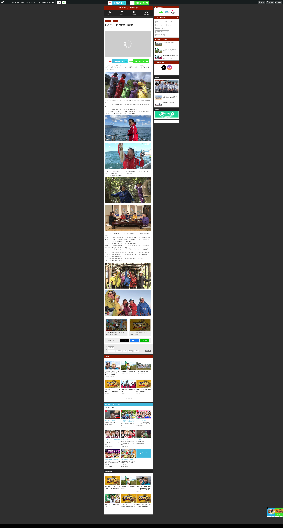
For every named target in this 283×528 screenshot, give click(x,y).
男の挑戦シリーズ (160, 34)
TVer (118, 61)
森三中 (125, 350)
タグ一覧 (148, 350)
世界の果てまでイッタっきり (162, 31)
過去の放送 (122, 14)
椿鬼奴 (130, 350)
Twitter (163, 67)
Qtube (171, 21)
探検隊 (165, 21)
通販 (53, 2)
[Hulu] (139, 3)
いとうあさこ (112, 350)
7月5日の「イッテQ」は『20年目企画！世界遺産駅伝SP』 (128, 505)
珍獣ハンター (159, 21)
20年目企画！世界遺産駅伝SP (128, 486)
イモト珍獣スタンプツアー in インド (112, 505)
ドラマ (9, 2)
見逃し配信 (146, 14)
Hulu (139, 61)
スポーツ (35, 2)
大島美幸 (119, 350)
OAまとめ (115, 20)
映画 (30, 2)
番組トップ (109, 14)
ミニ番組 (44, 2)
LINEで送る (144, 340)
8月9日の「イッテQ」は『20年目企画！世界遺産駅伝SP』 (143, 505)
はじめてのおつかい (160, 25)
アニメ (39, 2)
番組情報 (134, 14)
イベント (49, 2)
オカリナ (136, 350)
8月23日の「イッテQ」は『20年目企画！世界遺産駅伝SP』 (112, 487)
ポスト (125, 340)
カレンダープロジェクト (161, 28)
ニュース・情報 (15, 2)
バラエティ (111, 347)
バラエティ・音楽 (24, 2)
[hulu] (64, 2)
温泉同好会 (108, 20)
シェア (135, 340)
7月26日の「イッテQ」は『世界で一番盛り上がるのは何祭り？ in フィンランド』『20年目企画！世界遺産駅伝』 (143, 488)
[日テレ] (3, 2)
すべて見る (128, 398)
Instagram (169, 67)
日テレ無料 (172, 12)
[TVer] (59, 2)
